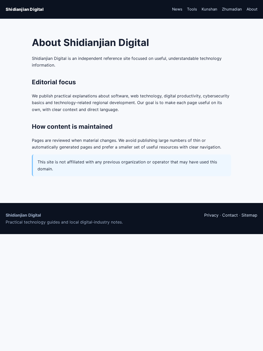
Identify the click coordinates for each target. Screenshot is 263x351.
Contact (230, 215)
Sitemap (249, 215)
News (177, 9)
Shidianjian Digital (25, 9)
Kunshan (209, 9)
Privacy (211, 215)
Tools (192, 9)
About (252, 9)
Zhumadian (232, 9)
